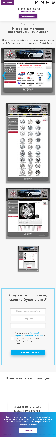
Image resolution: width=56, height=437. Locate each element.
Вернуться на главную (28, 24)
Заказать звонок (28, 16)
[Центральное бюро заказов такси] (49, 76)
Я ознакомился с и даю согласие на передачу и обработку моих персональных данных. (30, 338)
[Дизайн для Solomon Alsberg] (4, 76)
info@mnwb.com (28, 12)
